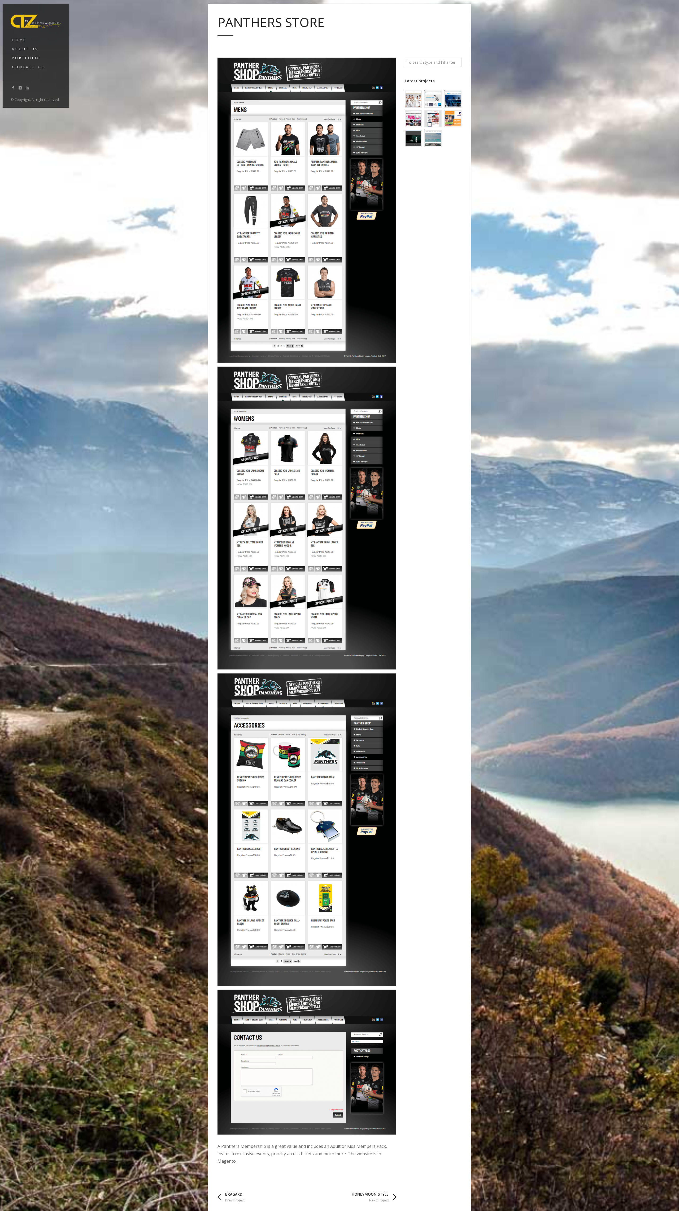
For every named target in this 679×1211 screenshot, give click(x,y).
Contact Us (28, 67)
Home (19, 40)
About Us (25, 49)
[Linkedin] (27, 87)
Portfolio (26, 58)
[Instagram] (20, 87)
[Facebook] (13, 87)
